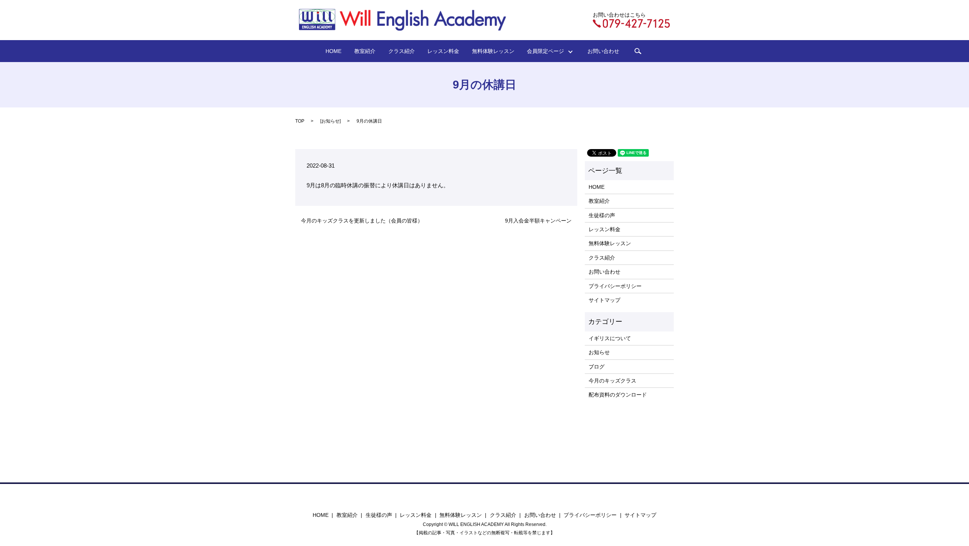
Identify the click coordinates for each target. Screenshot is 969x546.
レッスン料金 (443, 51)
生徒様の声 (602, 215)
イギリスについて (610, 338)
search (637, 51)
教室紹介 (364, 51)
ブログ (596, 367)
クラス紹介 (401, 51)
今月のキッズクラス (612, 381)
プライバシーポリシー (615, 286)
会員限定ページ (548, 51)
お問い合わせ (603, 51)
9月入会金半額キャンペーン (538, 221)
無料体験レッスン (493, 51)
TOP (299, 121)
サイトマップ (604, 300)
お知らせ (330, 121)
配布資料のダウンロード (618, 395)
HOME (333, 51)
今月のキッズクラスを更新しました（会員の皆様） (362, 221)
